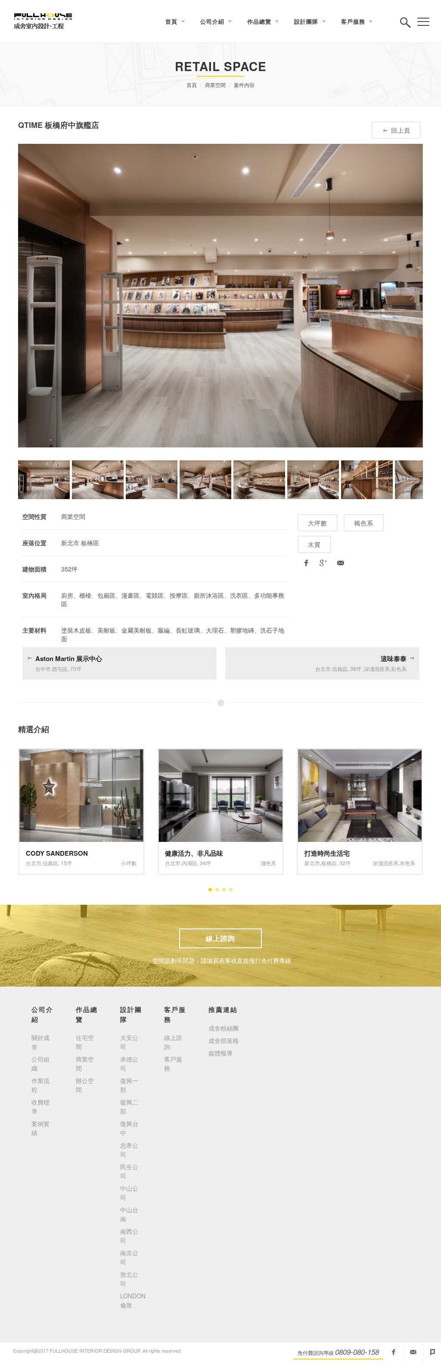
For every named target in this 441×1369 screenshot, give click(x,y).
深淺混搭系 (246, 862)
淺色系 (129, 862)
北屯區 (329, 862)
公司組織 (40, 1063)
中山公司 (129, 1192)
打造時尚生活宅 (187, 853)
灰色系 (268, 862)
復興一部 (129, 1085)
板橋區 (189, 862)
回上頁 (400, 130)
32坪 (205, 862)
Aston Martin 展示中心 (68, 658)
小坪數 (390, 862)
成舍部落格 (223, 1040)
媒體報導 (220, 1053)
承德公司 (129, 1063)
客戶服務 (173, 1063)
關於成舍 (40, 1042)
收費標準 (40, 1106)
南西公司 (129, 1236)
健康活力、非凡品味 (55, 853)
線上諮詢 (220, 938)
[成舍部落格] (432, 1352)
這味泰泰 (394, 658)
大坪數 (317, 522)
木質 (314, 544)
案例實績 (40, 1128)
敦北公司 (129, 1279)
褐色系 (363, 522)
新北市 (172, 862)
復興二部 (129, 1106)
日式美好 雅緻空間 (331, 853)
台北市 (33, 862)
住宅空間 (85, 1042)
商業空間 (215, 84)
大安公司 (129, 1042)
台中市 (312, 862)
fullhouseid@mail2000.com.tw (413, 1352)
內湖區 (50, 862)
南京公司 (129, 1257)
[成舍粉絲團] (393, 1352)
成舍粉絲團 (223, 1028)
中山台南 (129, 1214)
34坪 (66, 862)
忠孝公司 (129, 1149)
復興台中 (129, 1128)
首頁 (191, 84)
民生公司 (129, 1171)
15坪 (345, 862)
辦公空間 (85, 1085)
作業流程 (40, 1085)
